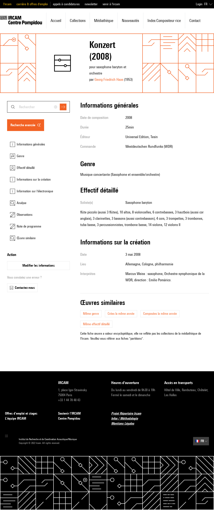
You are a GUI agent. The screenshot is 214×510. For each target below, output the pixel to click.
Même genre (91, 314)
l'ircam (7, 4)
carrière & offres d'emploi (32, 4)
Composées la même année (160, 314)
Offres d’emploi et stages (21, 413)
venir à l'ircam (111, 4)
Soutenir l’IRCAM (69, 413)
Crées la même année (121, 314)
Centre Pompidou (69, 418)
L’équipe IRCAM (15, 418)
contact (194, 20)
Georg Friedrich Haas (108, 79)
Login (199, 4)
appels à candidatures (66, 4)
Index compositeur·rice (164, 20)
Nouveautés (130, 20)
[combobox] (38, 107)
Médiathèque (103, 20)
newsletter (91, 4)
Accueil (56, 20)
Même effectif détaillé (96, 324)
